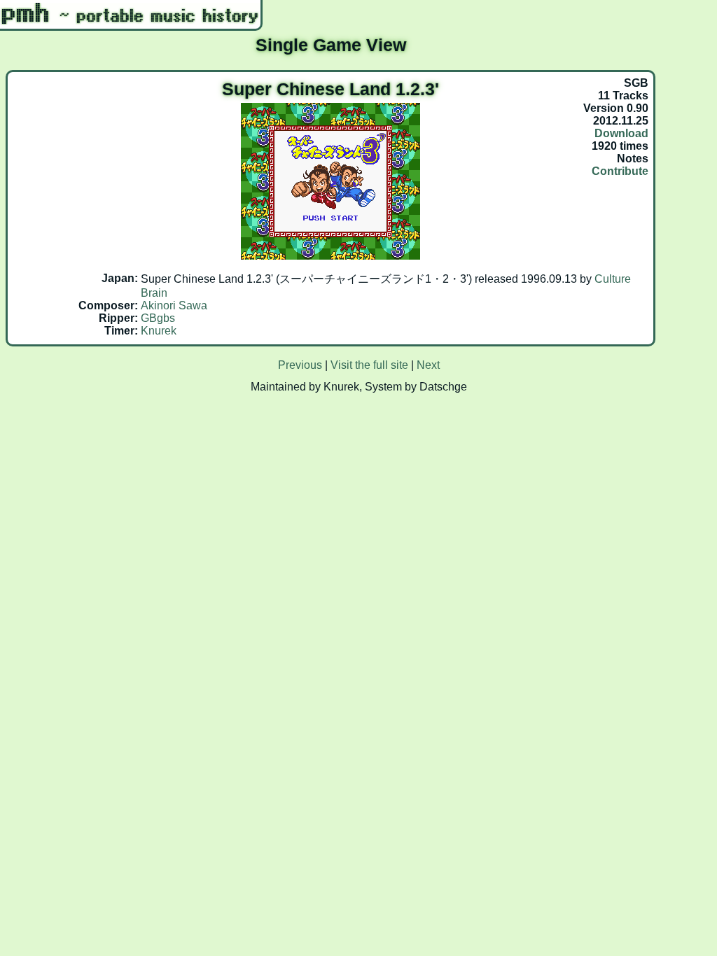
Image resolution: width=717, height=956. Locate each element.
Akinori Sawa (174, 305)
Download (621, 133)
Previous (300, 365)
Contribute (620, 171)
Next (428, 365)
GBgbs (158, 318)
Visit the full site (369, 365)
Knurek (158, 331)
